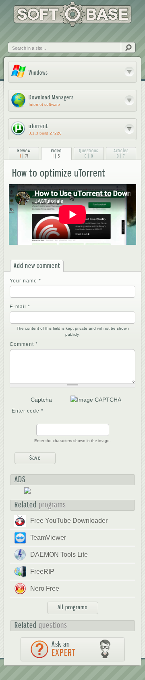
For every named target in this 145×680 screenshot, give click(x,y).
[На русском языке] (30, 35)
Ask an (63, 649)
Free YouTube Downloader (69, 520)
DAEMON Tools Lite (59, 554)
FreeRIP (42, 571)
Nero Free (44, 588)
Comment (24, 344)
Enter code (28, 411)
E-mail (20, 306)
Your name (25, 281)
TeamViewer (48, 537)
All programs (72, 607)
